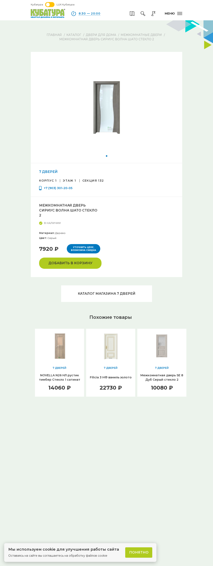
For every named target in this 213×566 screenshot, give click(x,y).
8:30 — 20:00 (89, 13)
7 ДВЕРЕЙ (48, 172)
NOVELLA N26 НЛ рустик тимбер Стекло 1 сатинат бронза (59, 379)
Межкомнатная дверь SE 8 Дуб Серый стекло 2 (161, 377)
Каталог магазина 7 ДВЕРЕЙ (106, 294)
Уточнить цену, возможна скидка (83, 249)
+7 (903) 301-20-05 (58, 188)
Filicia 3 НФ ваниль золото (111, 377)
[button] (106, 156)
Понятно (139, 552)
